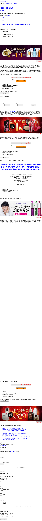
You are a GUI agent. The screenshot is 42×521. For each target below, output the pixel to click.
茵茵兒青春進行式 (7, 8)
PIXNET (13, 506)
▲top (1, 455)
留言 (13, 451)
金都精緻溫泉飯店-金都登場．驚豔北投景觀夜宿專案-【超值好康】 (14, 429)
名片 (3, 20)
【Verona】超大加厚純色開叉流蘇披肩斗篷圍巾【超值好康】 (13, 430)
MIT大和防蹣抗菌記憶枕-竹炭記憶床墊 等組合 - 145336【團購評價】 (14, 438)
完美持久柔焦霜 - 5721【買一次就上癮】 (9, 435)
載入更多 (2, 457)
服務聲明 (30, 506)
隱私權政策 (26, 506)
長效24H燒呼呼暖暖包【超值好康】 (8, 439)
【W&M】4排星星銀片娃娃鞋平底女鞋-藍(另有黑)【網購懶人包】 (14, 433)
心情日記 (8, 15)
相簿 (3, 17)
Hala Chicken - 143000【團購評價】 (8, 434)
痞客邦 (11, 451)
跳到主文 (2, 10)
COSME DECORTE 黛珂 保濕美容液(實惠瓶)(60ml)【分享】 (13, 428)
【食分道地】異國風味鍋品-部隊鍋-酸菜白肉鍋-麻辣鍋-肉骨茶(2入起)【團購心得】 (17, 436)
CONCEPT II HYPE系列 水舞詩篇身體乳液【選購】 (16, 24)
